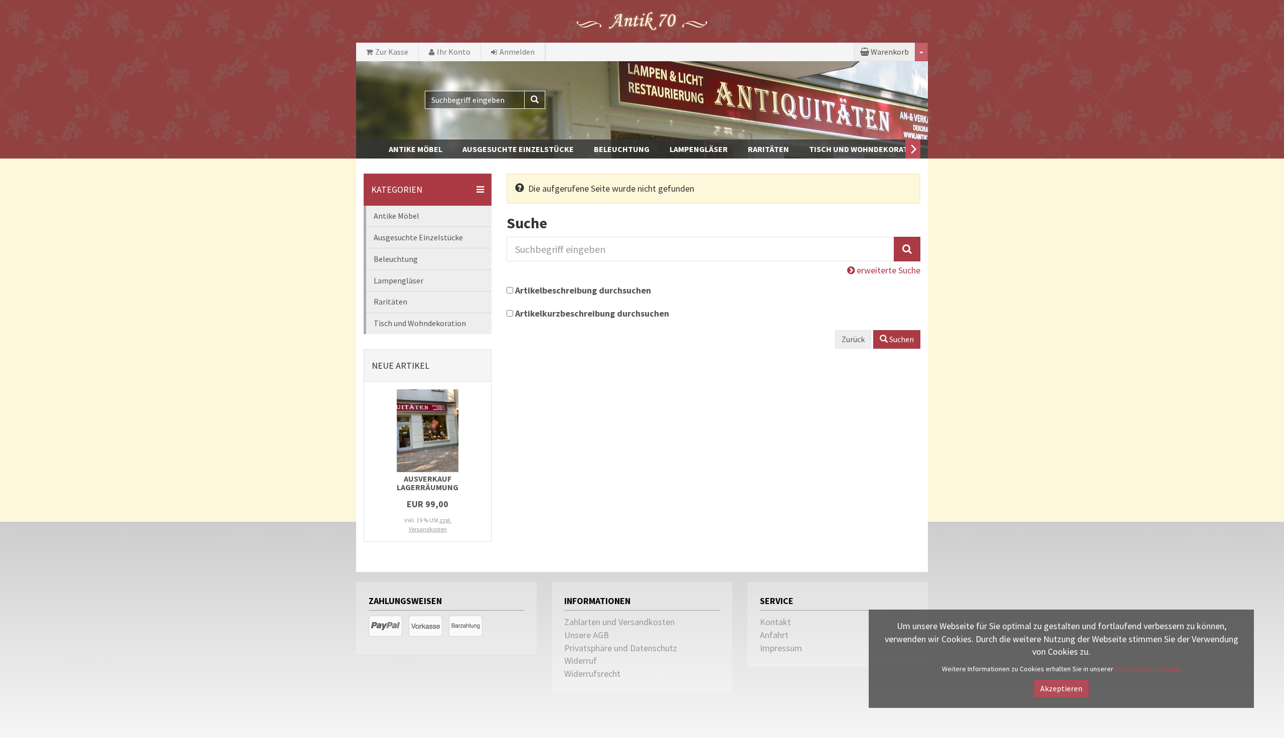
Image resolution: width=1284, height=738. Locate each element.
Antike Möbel (415, 149)
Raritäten (768, 149)
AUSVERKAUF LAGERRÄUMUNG (427, 483)
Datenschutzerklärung (1148, 668)
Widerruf (580, 660)
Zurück (853, 339)
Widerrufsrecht (592, 673)
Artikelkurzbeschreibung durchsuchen (592, 313)
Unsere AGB (586, 635)
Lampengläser (699, 149)
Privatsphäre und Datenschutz (620, 648)
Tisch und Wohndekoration (865, 149)
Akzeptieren (1061, 688)
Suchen (901, 339)
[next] (912, 149)
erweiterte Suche (887, 270)
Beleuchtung (622, 149)
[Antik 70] (642, 20)
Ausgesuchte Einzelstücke (518, 149)
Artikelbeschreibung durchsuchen (583, 290)
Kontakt (775, 622)
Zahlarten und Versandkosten (619, 622)
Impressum (781, 648)
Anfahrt (774, 635)
